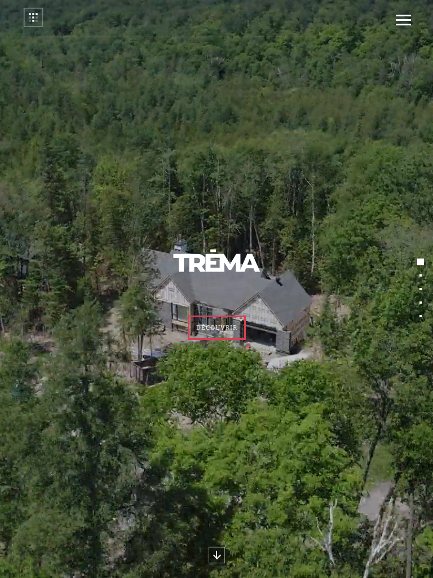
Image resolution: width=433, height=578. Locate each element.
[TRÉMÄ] (33, 25)
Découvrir (216, 327)
